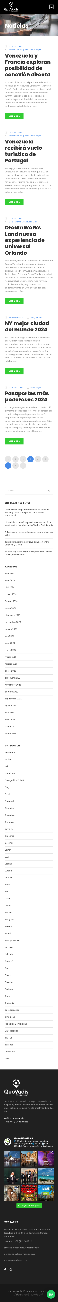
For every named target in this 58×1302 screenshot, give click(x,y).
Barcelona (10, 773)
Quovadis (9, 1003)
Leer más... (14, 115)
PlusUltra (9, 982)
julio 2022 (9, 712)
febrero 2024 (11, 601)
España (8, 863)
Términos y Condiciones (16, 1121)
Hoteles (8, 877)
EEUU (7, 856)
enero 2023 (10, 670)
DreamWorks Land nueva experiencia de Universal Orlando (25, 240)
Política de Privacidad (14, 1118)
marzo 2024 (11, 594)
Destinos (9, 842)
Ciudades (9, 808)
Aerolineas (14, 49)
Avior (7, 766)
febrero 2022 (11, 726)
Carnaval (9, 801)
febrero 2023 (11, 664)
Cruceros (9, 836)
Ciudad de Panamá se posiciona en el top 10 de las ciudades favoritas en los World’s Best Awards (29, 524)
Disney (8, 849)
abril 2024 (9, 587)
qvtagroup (10, 1016)
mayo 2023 (10, 650)
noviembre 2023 (13, 622)
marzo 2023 (10, 657)
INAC (7, 891)
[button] (51, 1294)
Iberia (7, 884)
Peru (7, 968)
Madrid (8, 912)
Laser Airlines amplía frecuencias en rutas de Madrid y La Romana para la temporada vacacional (27, 512)
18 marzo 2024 (15, 46)
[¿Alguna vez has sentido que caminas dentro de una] (12, 1176)
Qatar (8, 996)
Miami (8, 933)
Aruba (8, 759)
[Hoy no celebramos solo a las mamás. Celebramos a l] (12, 1193)
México (8, 926)
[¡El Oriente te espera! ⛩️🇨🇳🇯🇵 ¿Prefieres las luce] (29, 1193)
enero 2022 (10, 733)
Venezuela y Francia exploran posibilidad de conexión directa (28, 65)
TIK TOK (8, 1037)
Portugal (9, 989)
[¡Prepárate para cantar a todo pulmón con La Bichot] (46, 1158)
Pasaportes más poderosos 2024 (27, 396)
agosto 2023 (11, 629)
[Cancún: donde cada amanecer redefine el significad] (46, 1176)
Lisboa (8, 905)
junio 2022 (10, 719)
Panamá (9, 961)
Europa (8, 870)
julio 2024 (9, 573)
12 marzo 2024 (15, 218)
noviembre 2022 (13, 684)
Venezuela (30, 49)
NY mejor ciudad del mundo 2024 (27, 326)
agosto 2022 (11, 705)
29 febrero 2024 (16, 317)
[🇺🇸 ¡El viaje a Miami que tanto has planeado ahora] (46, 1193)
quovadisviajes (12, 1010)
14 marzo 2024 (15, 132)
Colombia (9, 815)
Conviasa (9, 822)
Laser (7, 898)
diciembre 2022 (12, 677)
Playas (8, 975)
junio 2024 (10, 580)
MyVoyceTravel (12, 940)
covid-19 (9, 829)
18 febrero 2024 (16, 387)
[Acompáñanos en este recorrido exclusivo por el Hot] (29, 1176)
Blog (22, 49)
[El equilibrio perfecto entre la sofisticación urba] (12, 1158)
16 (15, 465)
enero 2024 (10, 608)
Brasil (7, 794)
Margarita (9, 919)
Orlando (9, 954)
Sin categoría (11, 1030)
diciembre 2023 (12, 615)
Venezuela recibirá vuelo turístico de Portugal (23, 151)
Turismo (17, 221)
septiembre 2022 (13, 698)
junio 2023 (10, 643)
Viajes (38, 49)
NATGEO (9, 947)
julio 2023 (9, 636)
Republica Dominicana (16, 1023)
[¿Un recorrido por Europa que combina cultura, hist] (29, 1158)
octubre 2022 (11, 691)
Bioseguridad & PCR (14, 780)
